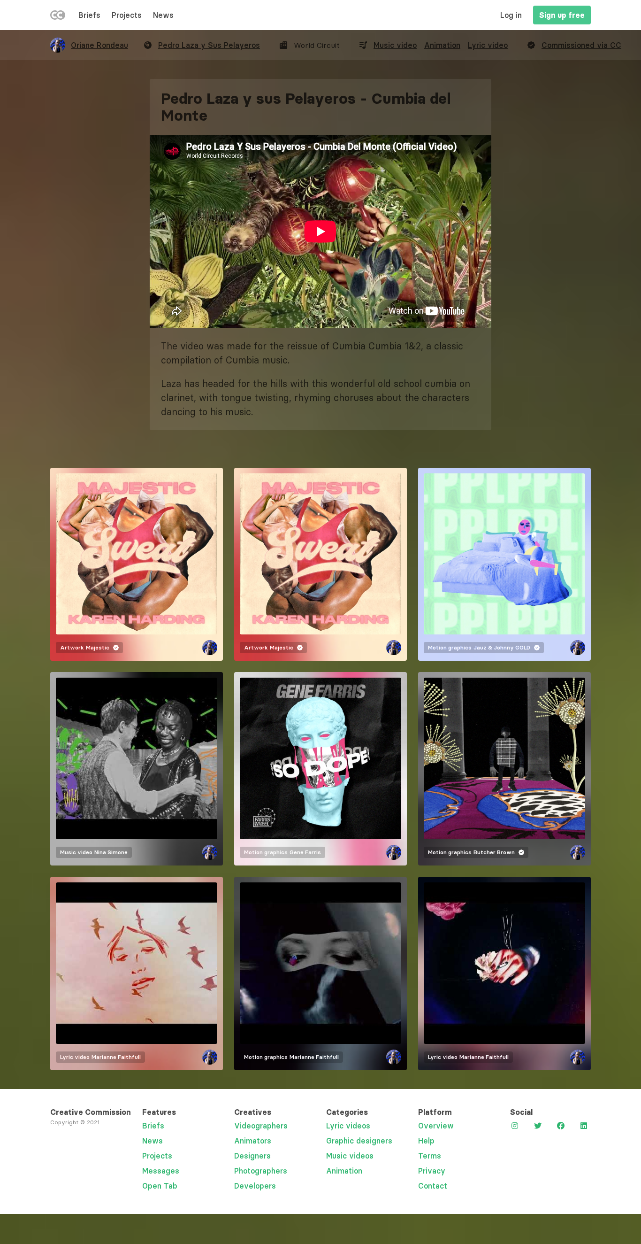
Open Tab (159, 1185)
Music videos (350, 1155)
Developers (255, 1185)
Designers (252, 1155)
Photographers (260, 1170)
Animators (252, 1140)
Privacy (431, 1170)
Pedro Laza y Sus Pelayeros (209, 45)
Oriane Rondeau (99, 45)
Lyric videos (348, 1125)
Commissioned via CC (581, 45)
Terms (429, 1155)
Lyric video (488, 45)
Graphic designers (359, 1140)
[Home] (57, 17)
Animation (442, 45)
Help (426, 1140)
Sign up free (562, 15)
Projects (127, 15)
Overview (436, 1125)
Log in (511, 15)
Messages (160, 1170)
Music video (395, 45)
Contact (432, 1185)
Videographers (261, 1125)
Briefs (89, 15)
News (163, 15)
